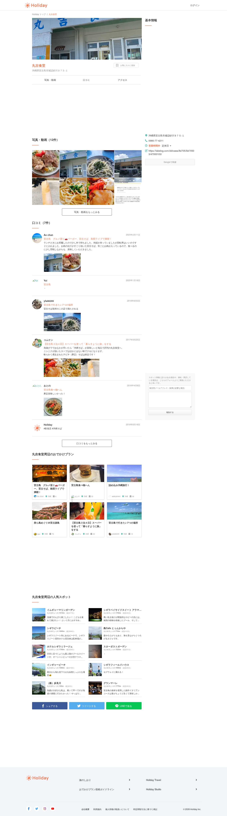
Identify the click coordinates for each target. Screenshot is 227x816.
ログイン (195, 5)
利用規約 (97, 809)
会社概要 (85, 809)
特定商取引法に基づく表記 (145, 809)
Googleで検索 (170, 162)
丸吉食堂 (38, 65)
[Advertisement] (87, 111)
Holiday (36, 5)
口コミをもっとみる (86, 443)
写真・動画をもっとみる (87, 212)
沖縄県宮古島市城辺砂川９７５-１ (166, 135)
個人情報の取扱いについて (117, 809)
